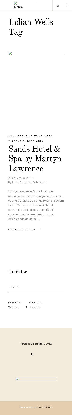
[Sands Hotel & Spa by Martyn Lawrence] (36, 89)
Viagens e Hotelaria (26, 141)
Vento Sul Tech (45, 407)
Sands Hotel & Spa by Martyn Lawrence (34, 159)
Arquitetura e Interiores (30, 135)
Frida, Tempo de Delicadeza (29, 182)
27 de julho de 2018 (20, 177)
